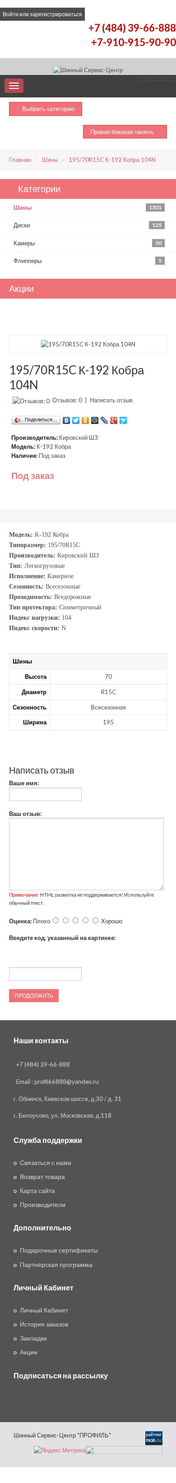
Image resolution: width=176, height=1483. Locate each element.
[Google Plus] (114, 418)
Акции (28, 1352)
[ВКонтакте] (66, 418)
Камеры (88, 243)
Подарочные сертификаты (59, 1250)
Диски (88, 225)
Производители (42, 1204)
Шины (50, 159)
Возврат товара (42, 1176)
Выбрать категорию (48, 108)
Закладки (33, 1338)
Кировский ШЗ (78, 437)
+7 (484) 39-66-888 (132, 28)
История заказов (44, 1324)
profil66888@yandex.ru (66, 1081)
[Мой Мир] (95, 418)
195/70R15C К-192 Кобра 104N (112, 159)
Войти (11, 14)
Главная (20, 159)
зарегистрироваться (56, 14)
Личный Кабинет (44, 1310)
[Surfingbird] (123, 418)
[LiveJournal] (104, 418)
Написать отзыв (111, 400)
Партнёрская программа (56, 1264)
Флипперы (88, 260)
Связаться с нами (45, 1162)
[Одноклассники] (85, 418)
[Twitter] (76, 418)
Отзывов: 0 (67, 400)
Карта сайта (37, 1190)
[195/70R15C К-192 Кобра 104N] (88, 343)
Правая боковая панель (122, 131)
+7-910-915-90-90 (133, 42)
